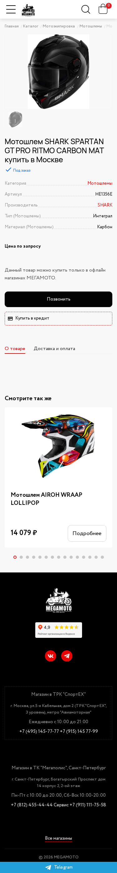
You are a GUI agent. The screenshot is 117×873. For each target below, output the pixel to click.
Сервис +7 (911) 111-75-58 (80, 805)
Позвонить (59, 299)
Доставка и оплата (54, 348)
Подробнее (86, 533)
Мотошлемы (99, 183)
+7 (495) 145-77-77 (39, 731)
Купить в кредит (32, 318)
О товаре (15, 348)
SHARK (105, 205)
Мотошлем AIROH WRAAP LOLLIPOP (46, 499)
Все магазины (58, 839)
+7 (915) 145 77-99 (79, 731)
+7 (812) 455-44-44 (32, 805)
